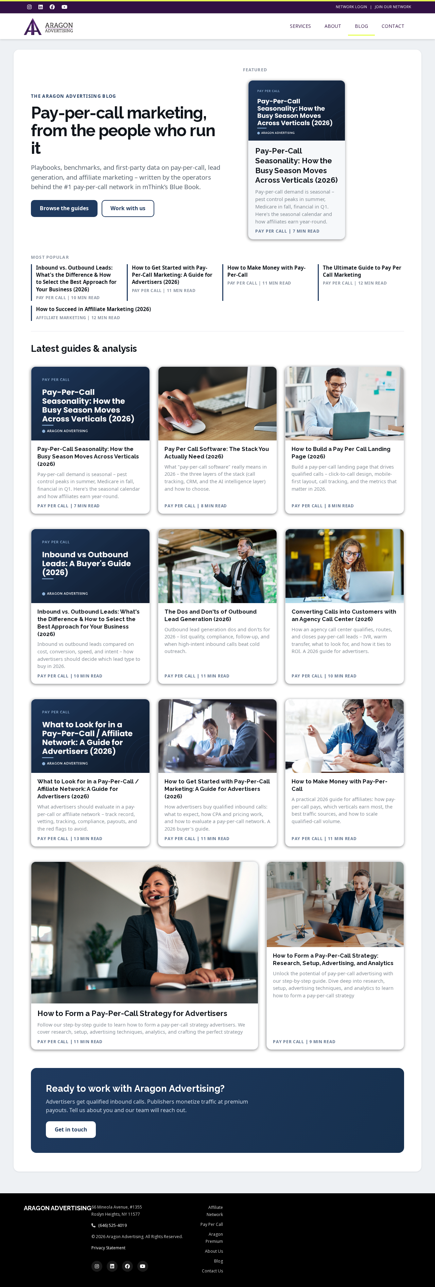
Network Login (351, 6)
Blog (361, 26)
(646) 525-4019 (112, 1225)
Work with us (127, 208)
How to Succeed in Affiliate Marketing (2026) (93, 309)
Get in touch (71, 1129)
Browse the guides (64, 208)
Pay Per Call (212, 1224)
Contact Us (212, 1271)
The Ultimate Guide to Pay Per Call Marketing (362, 271)
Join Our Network (393, 6)
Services (300, 26)
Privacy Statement (108, 1248)
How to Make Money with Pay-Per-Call (266, 271)
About (333, 26)
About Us (214, 1251)
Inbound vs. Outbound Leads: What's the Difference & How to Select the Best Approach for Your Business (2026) (76, 278)
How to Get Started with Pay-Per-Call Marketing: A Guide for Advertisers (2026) (172, 275)
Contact (393, 26)
